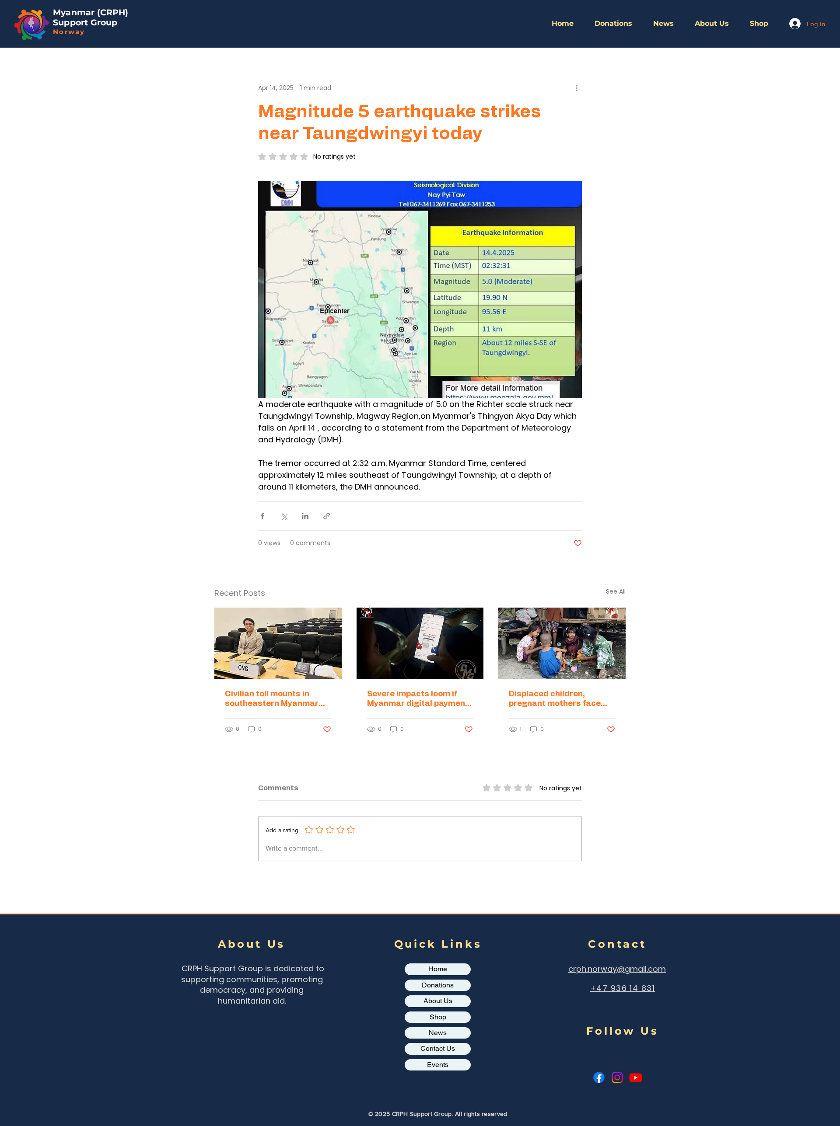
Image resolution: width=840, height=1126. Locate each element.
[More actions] (576, 88)
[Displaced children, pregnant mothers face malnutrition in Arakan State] (562, 643)
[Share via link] (326, 516)
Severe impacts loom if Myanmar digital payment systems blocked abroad (418, 699)
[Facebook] (599, 1077)
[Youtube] (635, 1077)
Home (437, 969)
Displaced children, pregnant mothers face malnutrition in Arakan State (555, 699)
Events (437, 1064)
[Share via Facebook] (262, 516)
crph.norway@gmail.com (617, 968)
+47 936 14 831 (622, 988)
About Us (438, 1001)
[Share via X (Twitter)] (284, 516)
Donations (438, 985)
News (438, 1033)
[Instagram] (617, 1077)
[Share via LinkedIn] (305, 516)
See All (616, 591)
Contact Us (437, 1048)
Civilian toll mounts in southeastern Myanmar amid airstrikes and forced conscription (278, 699)
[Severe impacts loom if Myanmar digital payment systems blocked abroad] (420, 643)
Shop (438, 1017)
